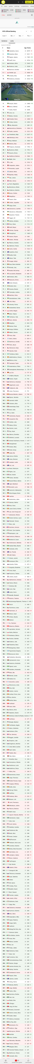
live (3, 15)
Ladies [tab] (12, 41)
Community (28, 1062)
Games (11, 6)
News (5, 6)
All (9, 15)
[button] (22, 2)
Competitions (25, 6)
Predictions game (17, 1062)
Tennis (5, 1062)
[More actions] (31, 31)
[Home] (1, 6)
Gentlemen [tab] (4, 41)
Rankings (16, 6)
